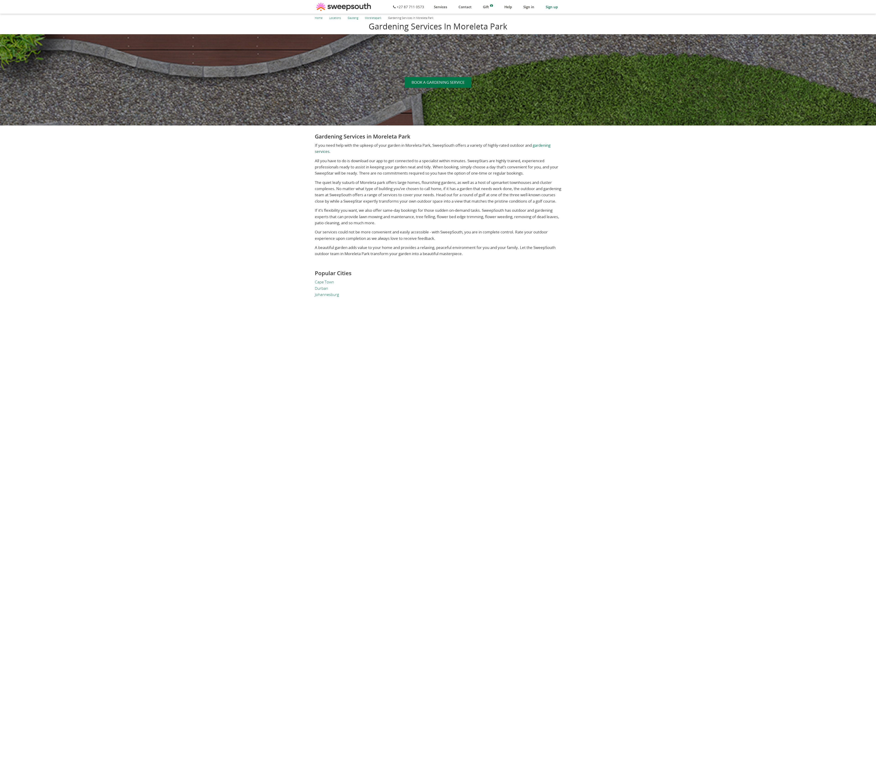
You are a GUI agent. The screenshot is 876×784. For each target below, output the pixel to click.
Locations (335, 18)
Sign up (552, 7)
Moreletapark (373, 18)
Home (319, 18)
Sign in (528, 7)
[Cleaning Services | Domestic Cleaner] (343, 7)
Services (440, 7)
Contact (465, 7)
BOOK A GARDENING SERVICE (438, 82)
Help (508, 7)
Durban (321, 288)
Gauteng (353, 18)
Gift (486, 7)
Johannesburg (327, 294)
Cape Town (324, 282)
